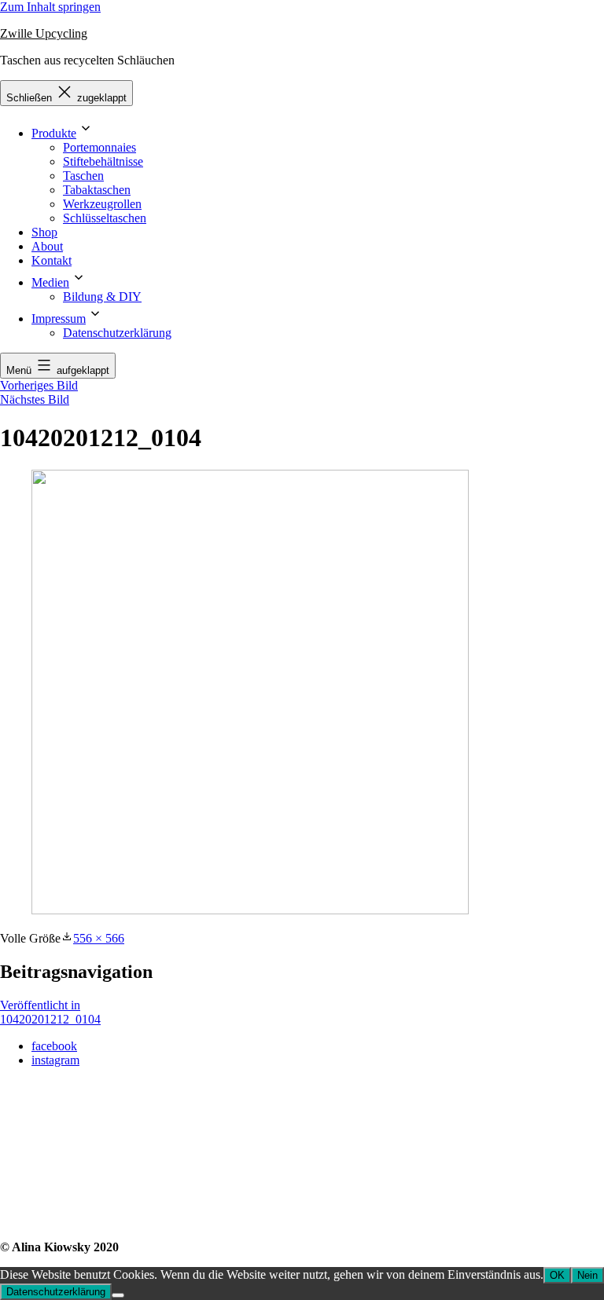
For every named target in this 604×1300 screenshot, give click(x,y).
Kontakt (51, 260)
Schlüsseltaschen (104, 218)
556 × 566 (98, 938)
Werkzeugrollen (102, 204)
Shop (44, 232)
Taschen (83, 175)
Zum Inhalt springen (50, 6)
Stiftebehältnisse (103, 161)
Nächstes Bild (34, 399)
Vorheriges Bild (39, 385)
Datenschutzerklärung (117, 332)
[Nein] (118, 1295)
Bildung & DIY (102, 296)
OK (557, 1275)
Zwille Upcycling (43, 33)
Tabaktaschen (97, 189)
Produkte (53, 133)
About (47, 246)
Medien (50, 282)
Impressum (58, 318)
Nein (587, 1275)
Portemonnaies (99, 147)
